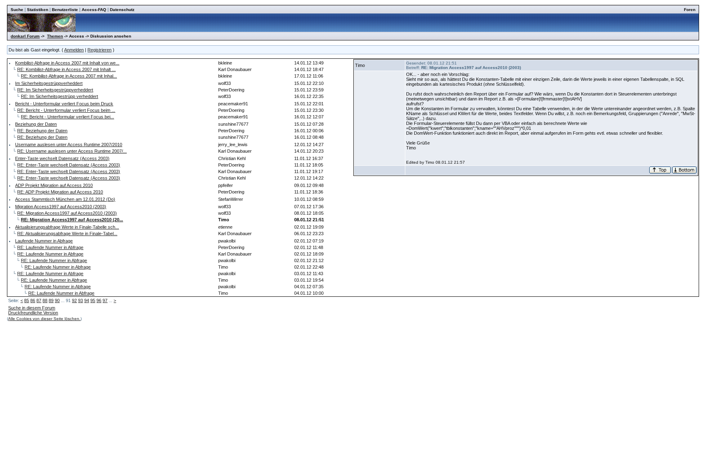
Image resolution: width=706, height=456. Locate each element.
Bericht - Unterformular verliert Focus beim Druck (64, 103)
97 (105, 300)
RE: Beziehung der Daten (42, 130)
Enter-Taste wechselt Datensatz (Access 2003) (62, 158)
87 (38, 300)
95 (92, 300)
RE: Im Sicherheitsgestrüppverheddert (55, 89)
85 (26, 300)
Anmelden (74, 49)
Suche (17, 9)
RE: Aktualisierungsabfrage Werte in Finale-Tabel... (67, 233)
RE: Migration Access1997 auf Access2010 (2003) (67, 213)
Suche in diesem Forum (31, 307)
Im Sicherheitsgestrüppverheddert (49, 83)
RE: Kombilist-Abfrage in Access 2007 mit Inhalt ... (66, 69)
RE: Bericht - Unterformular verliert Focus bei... (67, 116)
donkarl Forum (25, 36)
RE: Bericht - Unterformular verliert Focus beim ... (66, 110)
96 (98, 300)
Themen (55, 36)
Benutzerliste (65, 9)
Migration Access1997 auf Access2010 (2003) (60, 206)
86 (32, 300)
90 (57, 300)
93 (80, 300)
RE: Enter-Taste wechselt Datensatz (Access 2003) (68, 164)
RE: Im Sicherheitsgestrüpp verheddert (59, 96)
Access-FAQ (94, 9)
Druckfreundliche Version (33, 312)
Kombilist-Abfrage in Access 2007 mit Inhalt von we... (67, 62)
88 (44, 300)
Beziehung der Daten (36, 124)
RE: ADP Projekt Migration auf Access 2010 (60, 191)
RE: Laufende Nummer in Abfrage (50, 247)
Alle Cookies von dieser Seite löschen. (44, 318)
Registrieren (99, 49)
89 (51, 300)
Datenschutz (122, 9)
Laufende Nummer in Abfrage (44, 240)
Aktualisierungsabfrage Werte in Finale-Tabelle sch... (67, 227)
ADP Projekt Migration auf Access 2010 (54, 185)
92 (74, 300)
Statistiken (37, 9)
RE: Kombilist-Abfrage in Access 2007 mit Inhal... (69, 75)
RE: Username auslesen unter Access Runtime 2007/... (72, 151)
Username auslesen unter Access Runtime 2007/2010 (68, 144)
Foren (689, 9)
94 (86, 300)
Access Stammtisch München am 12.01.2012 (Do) (65, 199)
